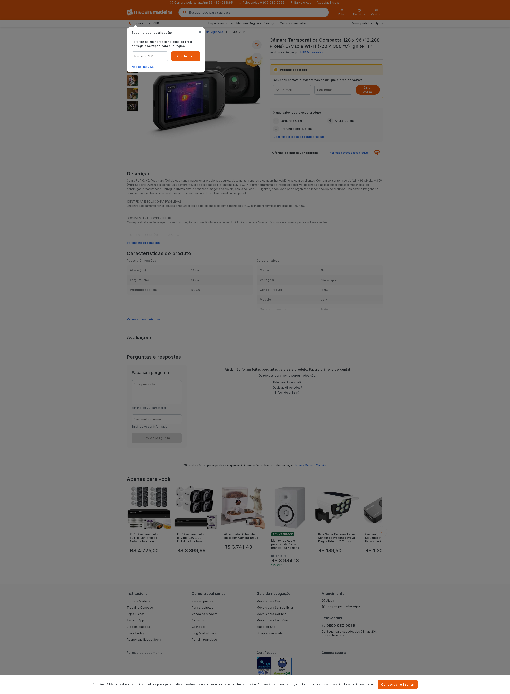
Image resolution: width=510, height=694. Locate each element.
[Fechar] (200, 32)
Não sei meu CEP (143, 66)
